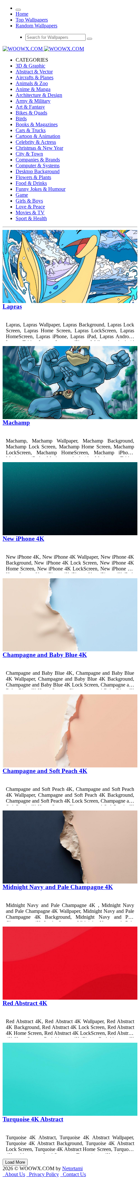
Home (22, 14)
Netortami (72, 1168)
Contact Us (73, 1174)
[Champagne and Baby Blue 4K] (70, 649)
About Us (14, 1174)
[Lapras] (70, 301)
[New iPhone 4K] (70, 533)
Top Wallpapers (32, 20)
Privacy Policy (42, 1174)
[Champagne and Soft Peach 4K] (70, 765)
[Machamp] (70, 417)
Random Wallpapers (36, 25)
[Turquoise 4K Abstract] (70, 1114)
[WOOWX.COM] (43, 49)
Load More (15, 1162)
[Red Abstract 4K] (70, 998)
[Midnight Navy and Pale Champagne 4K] (70, 882)
